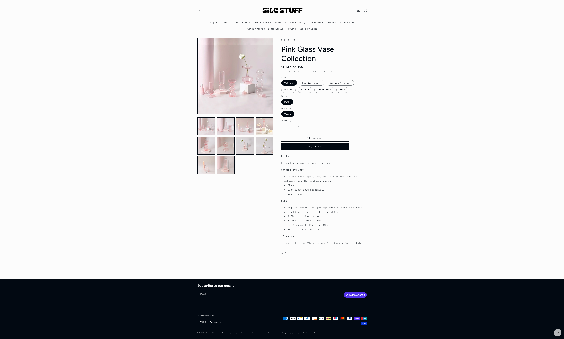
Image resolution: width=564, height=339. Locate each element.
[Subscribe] (249, 294)
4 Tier (305, 90)
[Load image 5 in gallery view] (206, 146)
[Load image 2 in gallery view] (226, 126)
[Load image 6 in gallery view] (226, 146)
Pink (287, 102)
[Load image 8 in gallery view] (264, 146)
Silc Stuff (212, 333)
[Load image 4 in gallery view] (264, 126)
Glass (287, 114)
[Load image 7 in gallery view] (245, 146)
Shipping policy (290, 333)
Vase (342, 90)
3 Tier (288, 90)
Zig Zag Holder (311, 83)
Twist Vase (324, 90)
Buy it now (315, 146)
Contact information (313, 333)
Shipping (301, 72)
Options (289, 83)
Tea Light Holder (340, 83)
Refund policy (229, 333)
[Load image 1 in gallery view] (206, 126)
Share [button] (288, 252)
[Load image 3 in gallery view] (245, 126)
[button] (200, 10)
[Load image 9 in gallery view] (206, 165)
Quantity (286, 121)
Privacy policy (249, 333)
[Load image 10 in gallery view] (226, 165)
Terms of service (269, 333)
